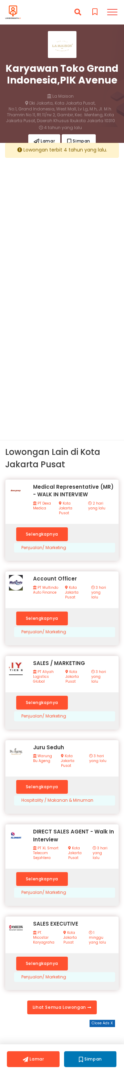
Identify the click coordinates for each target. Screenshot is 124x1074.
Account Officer (55, 578)
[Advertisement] (62, 225)
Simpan (81, 141)
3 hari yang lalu (98, 592)
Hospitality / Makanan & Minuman (57, 800)
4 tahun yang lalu (62, 127)
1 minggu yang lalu (97, 937)
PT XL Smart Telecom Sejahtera (46, 853)
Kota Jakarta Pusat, (75, 103)
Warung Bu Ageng (42, 758)
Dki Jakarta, (40, 103)
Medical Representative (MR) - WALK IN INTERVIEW (73, 490)
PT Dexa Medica (42, 506)
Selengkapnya (42, 534)
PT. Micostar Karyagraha (43, 937)
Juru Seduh (48, 747)
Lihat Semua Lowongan (60, 1007)
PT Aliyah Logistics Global (43, 677)
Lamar (47, 141)
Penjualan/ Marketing (43, 547)
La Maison (62, 96)
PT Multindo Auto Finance (45, 590)
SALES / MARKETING (59, 663)
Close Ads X (102, 1023)
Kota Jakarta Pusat (65, 508)
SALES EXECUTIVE (55, 923)
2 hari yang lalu (96, 506)
